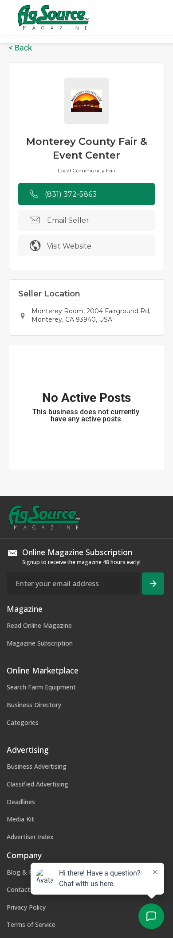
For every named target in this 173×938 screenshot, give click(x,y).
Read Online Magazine (39, 625)
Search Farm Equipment (41, 687)
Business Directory (34, 705)
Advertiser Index (30, 837)
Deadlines (21, 802)
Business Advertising (37, 766)
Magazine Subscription (40, 643)
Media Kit (20, 819)
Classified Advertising (37, 784)
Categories (23, 722)
